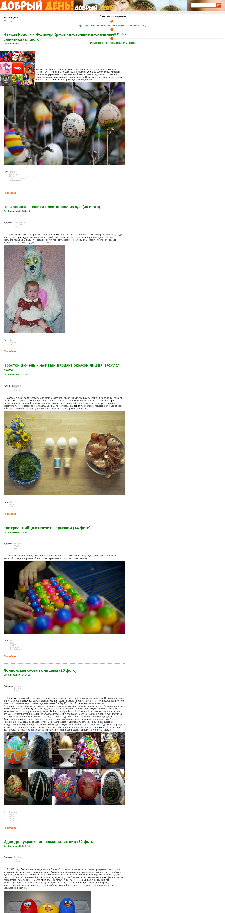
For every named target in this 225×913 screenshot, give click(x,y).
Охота (12, 814)
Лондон (54, 700)
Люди (16, 546)
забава (32, 874)
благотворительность (15, 719)
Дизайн (17, 386)
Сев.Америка (19, 222)
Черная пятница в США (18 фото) (112, 34)
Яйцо (11, 176)
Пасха (12, 172)
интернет (99, 727)
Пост (11, 821)
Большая (80, 703)
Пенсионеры (15, 180)
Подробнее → (11, 192)
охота (88, 703)
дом (104, 877)
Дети (42, 877)
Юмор (16, 227)
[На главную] (37, 5)
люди (83, 882)
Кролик (12, 342)
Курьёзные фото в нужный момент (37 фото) (112, 43)
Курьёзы (17, 225)
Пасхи (7, 877)
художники (86, 719)
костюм (60, 234)
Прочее (17, 390)
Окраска (13, 507)
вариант (113, 400)
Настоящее (58, 79)
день (57, 724)
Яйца (11, 502)
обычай (109, 874)
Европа (17, 544)
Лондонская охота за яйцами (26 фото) (40, 670)
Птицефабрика (16, 649)
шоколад (26, 700)
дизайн (28, 872)
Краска (12, 645)
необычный (18, 872)
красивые (120, 77)
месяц (29, 708)
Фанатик (13, 174)
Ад (10, 344)
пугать (20, 237)
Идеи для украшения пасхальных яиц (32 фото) (49, 841)
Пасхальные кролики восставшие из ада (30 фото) (52, 207)
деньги (109, 716)
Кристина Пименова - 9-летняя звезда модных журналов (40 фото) (112, 25)
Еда (15, 388)
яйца (14, 400)
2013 (11, 869)
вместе (89, 71)
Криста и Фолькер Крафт (21, 178)
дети (84, 237)
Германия (37, 69)
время (14, 698)
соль (95, 711)
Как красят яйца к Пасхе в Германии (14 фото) (47, 528)
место (10, 727)
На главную (10, 17)
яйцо (43, 880)
